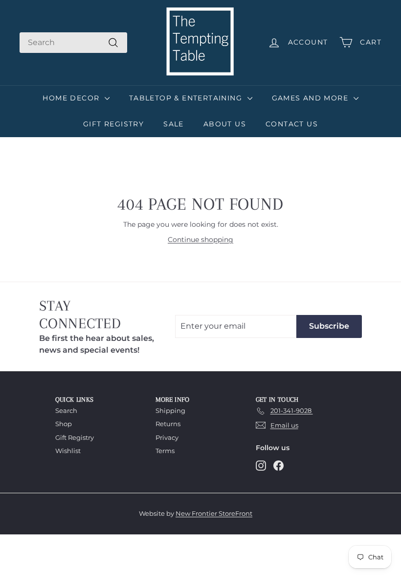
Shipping (170, 410)
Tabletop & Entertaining (187, 98)
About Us (224, 124)
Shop (63, 424)
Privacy (167, 437)
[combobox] (73, 42)
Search (66, 410)
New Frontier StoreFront (214, 513)
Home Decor (72, 98)
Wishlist (68, 451)
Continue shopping (200, 239)
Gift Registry (113, 124)
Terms (165, 451)
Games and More (311, 98)
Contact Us (292, 124)
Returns (168, 424)
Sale (173, 124)
